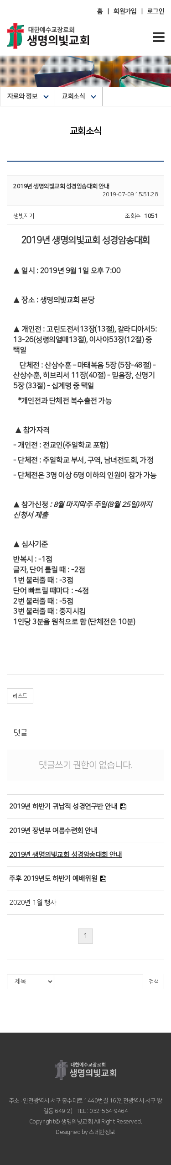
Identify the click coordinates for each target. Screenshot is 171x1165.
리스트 (20, 696)
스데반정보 (101, 1132)
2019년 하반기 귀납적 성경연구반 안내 (63, 806)
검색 (153, 982)
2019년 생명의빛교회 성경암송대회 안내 (65, 855)
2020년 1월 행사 (33, 903)
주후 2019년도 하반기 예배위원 (53, 878)
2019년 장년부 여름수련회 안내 (53, 830)
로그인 (156, 11)
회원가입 (125, 11)
